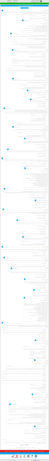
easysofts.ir (16, 453)
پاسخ (2, 10)
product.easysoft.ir (23, 453)
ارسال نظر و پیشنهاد (24, 8)
